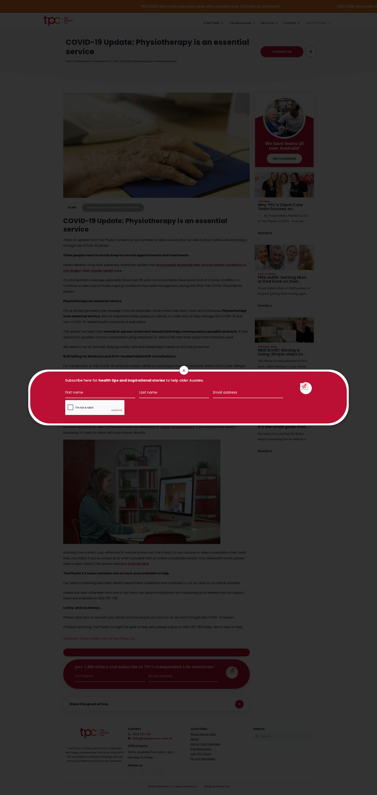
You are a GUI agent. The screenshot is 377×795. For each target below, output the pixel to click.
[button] (183, 370)
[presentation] (95, 407)
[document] (188, 397)
